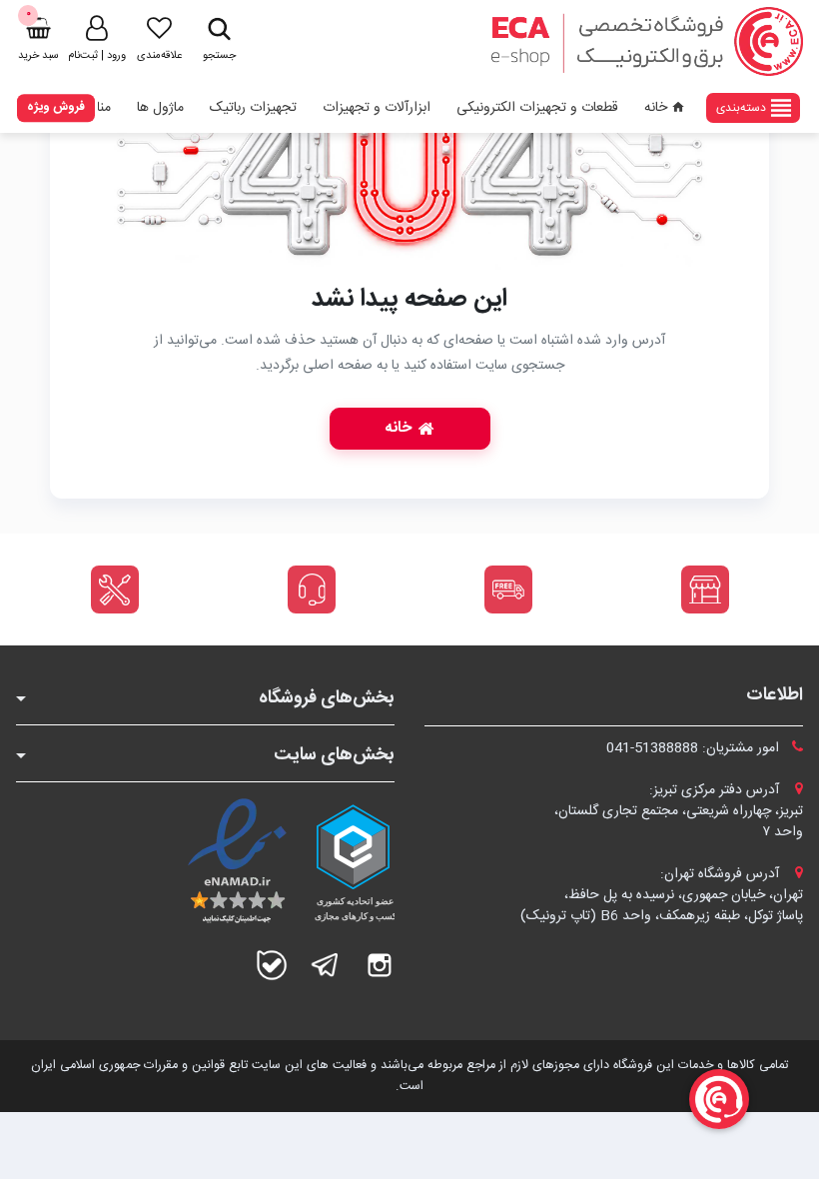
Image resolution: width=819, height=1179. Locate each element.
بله (272, 965)
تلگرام (326, 965)
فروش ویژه (56, 107)
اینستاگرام (380, 965)
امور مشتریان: (694, 748)
